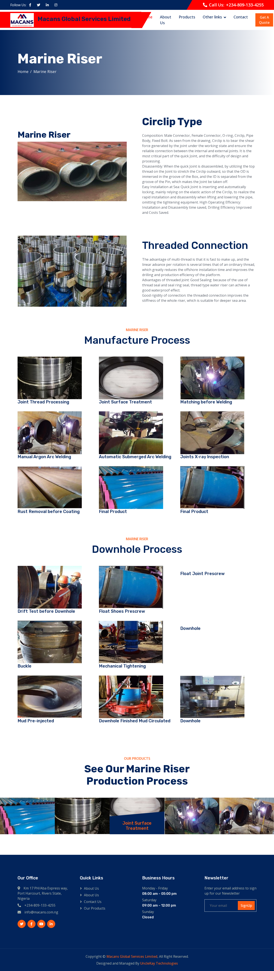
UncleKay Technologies (159, 963)
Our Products (94, 908)
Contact (241, 16)
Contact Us (92, 901)
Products (187, 16)
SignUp (246, 905)
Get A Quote (264, 20)
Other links (212, 16)
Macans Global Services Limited (131, 956)
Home (146, 16)
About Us (165, 19)
